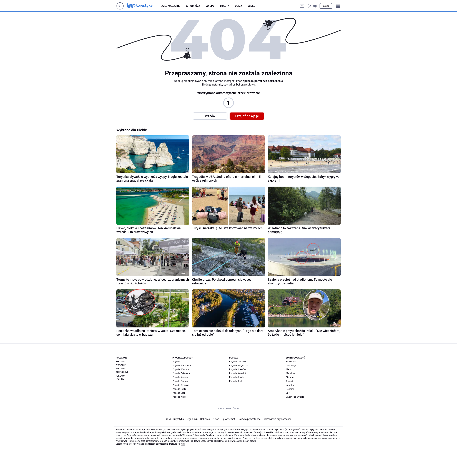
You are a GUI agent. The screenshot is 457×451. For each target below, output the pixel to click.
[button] (312, 6)
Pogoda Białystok (237, 373)
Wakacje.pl (121, 365)
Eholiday (120, 379)
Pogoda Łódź (178, 393)
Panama (290, 389)
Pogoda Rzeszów (237, 369)
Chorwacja (291, 365)
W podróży (193, 5)
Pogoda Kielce (179, 397)
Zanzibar (290, 385)
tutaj (183, 444)
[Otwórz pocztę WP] (302, 6)
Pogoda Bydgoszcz (238, 365)
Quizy (238, 5)
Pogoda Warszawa (181, 365)
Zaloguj (326, 5)
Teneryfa (290, 381)
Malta (289, 369)
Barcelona (291, 361)
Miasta (224, 5)
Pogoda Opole (236, 381)
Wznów (210, 116)
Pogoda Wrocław (180, 369)
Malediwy (290, 373)
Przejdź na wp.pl (247, 116)
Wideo (251, 5)
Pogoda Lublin (179, 389)
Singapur (290, 377)
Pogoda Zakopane (181, 373)
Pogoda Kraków (180, 377)
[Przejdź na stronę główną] (120, 8)
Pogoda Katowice (237, 361)
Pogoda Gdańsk (180, 381)
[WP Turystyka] (142, 6)
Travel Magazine (169, 5)
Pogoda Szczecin (180, 385)
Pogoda (176, 361)
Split (288, 393)
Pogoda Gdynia (236, 377)
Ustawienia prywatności (277, 419)
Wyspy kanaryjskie (295, 397)
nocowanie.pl (122, 372)
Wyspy (210, 5)
